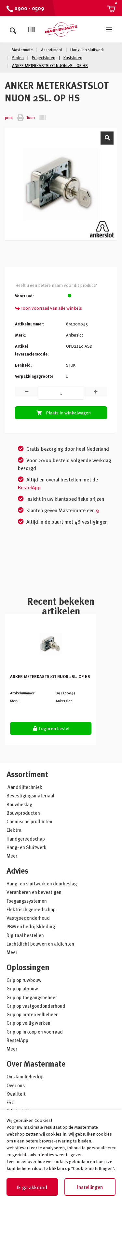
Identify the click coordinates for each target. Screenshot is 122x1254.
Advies (17, 870)
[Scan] (31, 30)
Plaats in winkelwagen (68, 412)
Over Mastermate (36, 1063)
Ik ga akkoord (32, 1187)
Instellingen (90, 1187)
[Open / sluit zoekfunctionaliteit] (13, 29)
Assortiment (27, 774)
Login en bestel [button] (53, 728)
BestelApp (29, 487)
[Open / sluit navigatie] (109, 29)
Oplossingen (28, 967)
